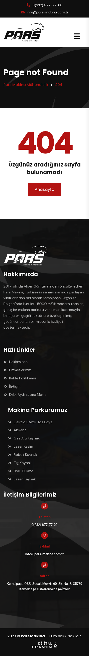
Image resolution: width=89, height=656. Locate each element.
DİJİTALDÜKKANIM (39, 645)
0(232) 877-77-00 (47, 5)
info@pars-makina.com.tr (47, 12)
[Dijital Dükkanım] (55, 645)
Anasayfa (44, 189)
